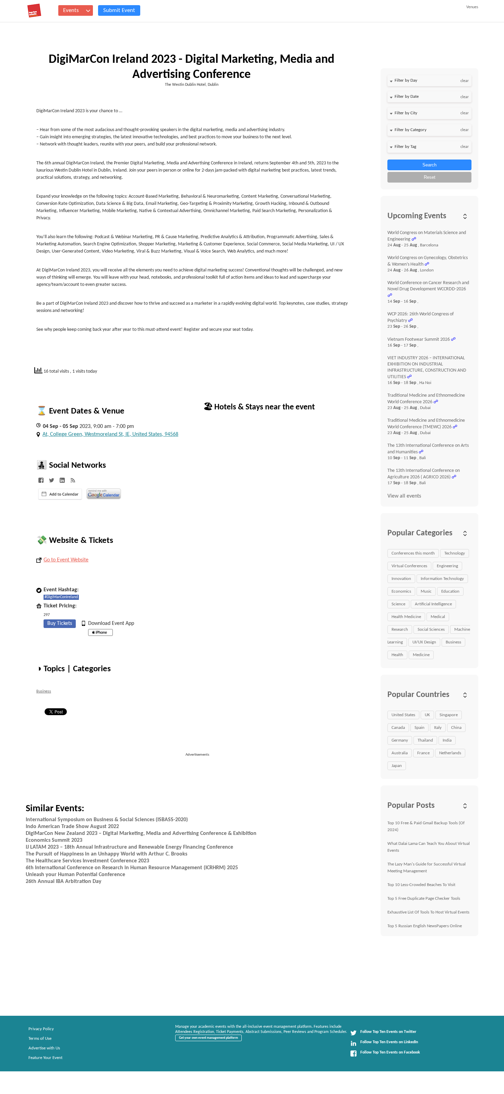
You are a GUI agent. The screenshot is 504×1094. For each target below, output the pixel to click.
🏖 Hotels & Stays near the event (259, 407)
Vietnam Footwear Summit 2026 (418, 339)
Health (397, 655)
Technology (454, 553)
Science (398, 604)
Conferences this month (413, 553)
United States (403, 715)
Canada (398, 727)
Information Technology (442, 579)
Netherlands (450, 753)
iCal (60, 494)
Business (43, 691)
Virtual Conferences (409, 566)
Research (400, 629)
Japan (397, 766)
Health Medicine (406, 617)
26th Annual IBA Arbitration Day (63, 881)
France (423, 753)
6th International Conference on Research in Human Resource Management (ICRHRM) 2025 (132, 868)
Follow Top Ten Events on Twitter (388, 1032)
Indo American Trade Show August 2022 (72, 826)
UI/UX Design (424, 642)
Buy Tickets (59, 623)
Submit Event (119, 10)
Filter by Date (407, 96)
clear (464, 81)
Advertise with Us (44, 1048)
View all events (404, 496)
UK (427, 715)
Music (426, 591)
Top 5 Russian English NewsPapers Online (424, 926)
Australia (400, 753)
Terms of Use (39, 1038)
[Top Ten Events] (34, 10)
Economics (401, 591)
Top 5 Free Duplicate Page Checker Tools (423, 898)
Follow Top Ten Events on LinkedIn (389, 1042)
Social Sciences (431, 629)
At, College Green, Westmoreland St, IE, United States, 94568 (110, 434)
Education (450, 591)
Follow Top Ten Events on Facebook (390, 1052)
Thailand (425, 740)
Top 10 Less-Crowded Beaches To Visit (421, 885)
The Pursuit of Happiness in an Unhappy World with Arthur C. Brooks (106, 854)
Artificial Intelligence (433, 604)
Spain (419, 727)
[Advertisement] (200, 773)
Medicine (421, 655)
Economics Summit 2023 (54, 840)
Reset (429, 177)
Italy (438, 727)
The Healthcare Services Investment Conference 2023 (87, 861)
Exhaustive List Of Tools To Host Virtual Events (428, 912)
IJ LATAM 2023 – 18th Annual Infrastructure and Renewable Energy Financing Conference (129, 847)
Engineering (447, 566)
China (456, 727)
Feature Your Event (45, 1058)
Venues (472, 7)
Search (429, 164)
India (447, 740)
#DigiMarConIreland (61, 597)
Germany (400, 740)
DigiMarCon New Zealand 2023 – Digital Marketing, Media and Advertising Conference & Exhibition (141, 833)
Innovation (401, 579)
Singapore (449, 715)
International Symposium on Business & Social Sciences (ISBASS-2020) (107, 820)
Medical (438, 617)
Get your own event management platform (208, 1038)
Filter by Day (406, 80)
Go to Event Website (66, 560)
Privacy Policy (41, 1029)
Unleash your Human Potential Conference (75, 874)
